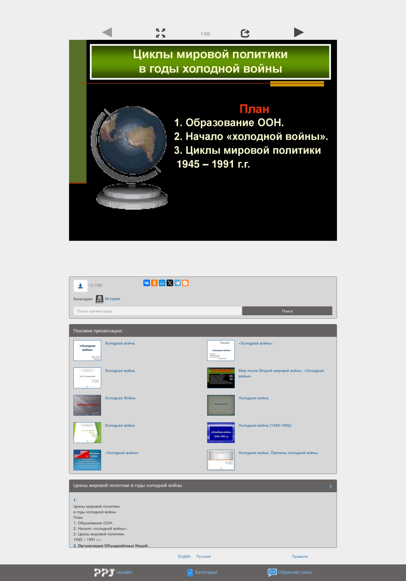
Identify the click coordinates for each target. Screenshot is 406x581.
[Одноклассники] (154, 283)
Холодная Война (120, 397)
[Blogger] (185, 283)
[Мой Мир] (162, 283)
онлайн (124, 572)
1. (75, 499)
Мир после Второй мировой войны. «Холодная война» (281, 373)
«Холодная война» (256, 343)
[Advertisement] (203, 12)
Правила (300, 556)
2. (75, 545)
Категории (206, 572)
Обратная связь (295, 572)
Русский (203, 556)
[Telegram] (177, 283)
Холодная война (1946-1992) (265, 425)
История (112, 298)
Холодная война (120, 343)
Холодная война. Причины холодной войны (278, 452)
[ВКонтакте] (146, 283)
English (184, 556)
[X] (170, 283)
